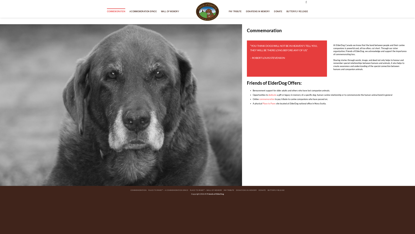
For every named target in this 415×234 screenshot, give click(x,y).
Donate (278, 11)
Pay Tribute (235, 11)
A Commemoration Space (143, 11)
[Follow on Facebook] (306, 2)
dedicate (272, 95)
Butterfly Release (297, 11)
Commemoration (116, 11)
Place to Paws (269, 103)
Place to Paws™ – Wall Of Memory (206, 190)
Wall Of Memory (170, 11)
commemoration (266, 99)
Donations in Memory (258, 11)
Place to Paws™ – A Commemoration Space (168, 190)
